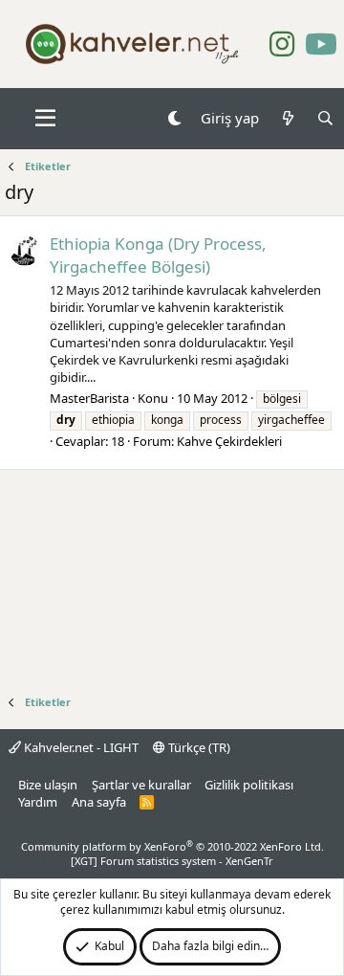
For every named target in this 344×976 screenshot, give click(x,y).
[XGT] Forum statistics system (172, 861)
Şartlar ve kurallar (141, 784)
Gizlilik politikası (248, 784)
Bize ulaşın (47, 784)
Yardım (37, 801)
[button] (45, 118)
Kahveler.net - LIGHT (80, 747)
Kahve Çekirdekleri (229, 441)
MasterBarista (89, 398)
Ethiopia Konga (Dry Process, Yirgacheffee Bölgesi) (158, 255)
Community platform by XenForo (172, 846)
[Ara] (325, 118)
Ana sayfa (99, 801)
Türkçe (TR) (197, 747)
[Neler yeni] (287, 118)
